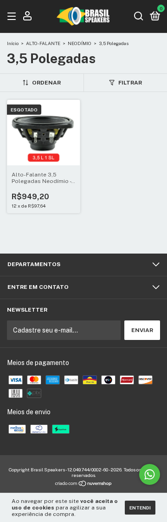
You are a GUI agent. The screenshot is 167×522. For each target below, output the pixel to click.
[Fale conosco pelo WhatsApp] (149, 474)
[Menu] (13, 17)
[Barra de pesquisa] (139, 17)
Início (13, 43)
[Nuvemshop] (84, 484)
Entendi (140, 507)
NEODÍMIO (79, 43)
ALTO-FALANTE (43, 43)
